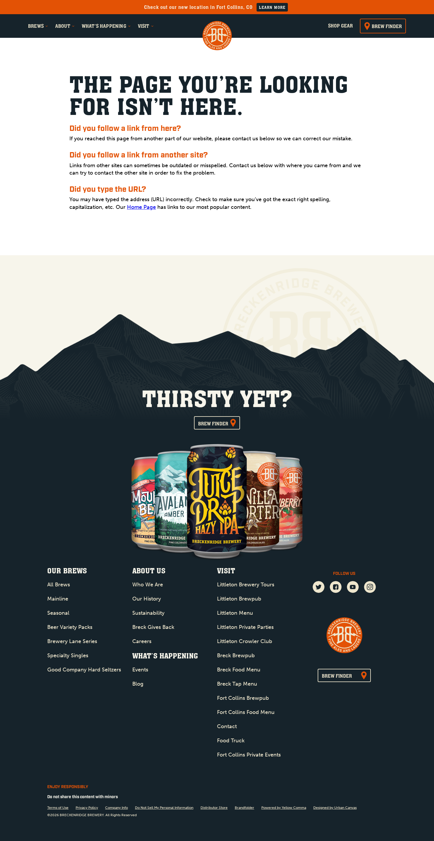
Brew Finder (387, 26)
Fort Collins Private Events (249, 754)
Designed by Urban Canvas (335, 808)
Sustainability (148, 613)
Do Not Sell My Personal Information (164, 808)
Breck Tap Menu (237, 684)
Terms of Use (57, 808)
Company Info (116, 808)
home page (141, 207)
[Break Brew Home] (217, 36)
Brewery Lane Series (72, 641)
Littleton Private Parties (245, 627)
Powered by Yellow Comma (283, 808)
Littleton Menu (235, 613)
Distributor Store (214, 808)
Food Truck (230, 740)
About (62, 26)
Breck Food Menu (238, 669)
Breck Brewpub (236, 655)
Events (140, 669)
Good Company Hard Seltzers (84, 669)
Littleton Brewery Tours (245, 584)
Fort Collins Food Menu (246, 712)
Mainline (57, 599)
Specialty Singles (67, 655)
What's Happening (104, 26)
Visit (143, 26)
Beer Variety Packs (69, 627)
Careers (141, 641)
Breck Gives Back (153, 627)
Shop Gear (340, 26)
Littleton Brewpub (239, 599)
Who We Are (147, 584)
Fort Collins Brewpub (243, 698)
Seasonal (58, 613)
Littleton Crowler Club (244, 641)
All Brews (58, 584)
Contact (227, 726)
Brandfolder (244, 808)
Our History (146, 599)
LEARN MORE (272, 7)
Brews (36, 26)
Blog (137, 684)
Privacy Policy (87, 808)
